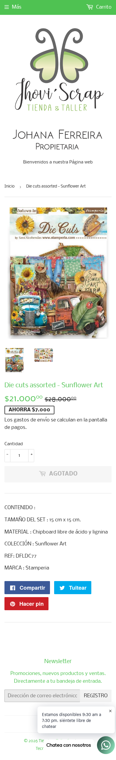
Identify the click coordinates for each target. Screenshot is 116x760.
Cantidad (13, 444)
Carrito (103, 7)
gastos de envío (32, 420)
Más (16, 7)
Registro (96, 696)
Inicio (9, 186)
